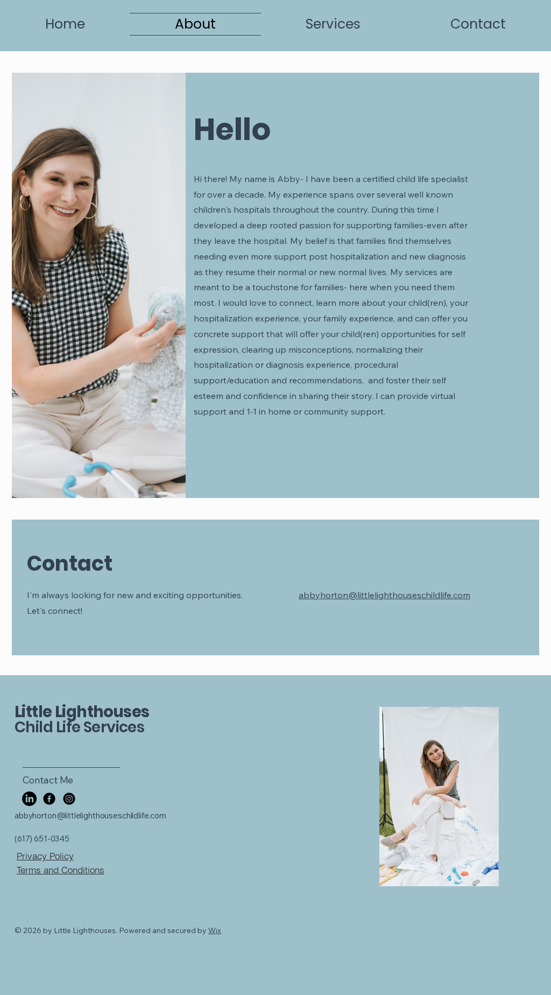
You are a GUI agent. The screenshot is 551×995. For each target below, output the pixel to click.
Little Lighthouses (82, 712)
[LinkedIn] (29, 798)
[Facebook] (49, 798)
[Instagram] (69, 798)
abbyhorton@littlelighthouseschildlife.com (384, 595)
